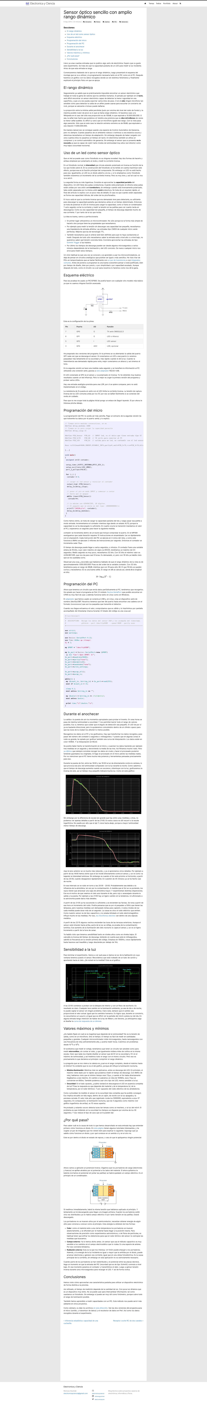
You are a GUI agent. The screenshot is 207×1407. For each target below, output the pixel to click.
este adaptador (102, 371)
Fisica (98, 22)
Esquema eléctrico (74, 37)
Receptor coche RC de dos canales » (128, 1321)
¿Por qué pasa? (73, 56)
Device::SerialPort (114, 592)
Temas (151, 3)
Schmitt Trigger (73, 242)
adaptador (70, 599)
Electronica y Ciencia (42, 3)
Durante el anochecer (75, 46)
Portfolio (166, 3)
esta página (99, 1128)
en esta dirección (100, 1308)
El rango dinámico (74, 31)
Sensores (125, 22)
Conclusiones (72, 59)
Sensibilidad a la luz (75, 50)
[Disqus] (103, 1353)
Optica (107, 22)
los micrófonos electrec (105, 916)
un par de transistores (117, 260)
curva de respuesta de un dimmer (87, 1021)
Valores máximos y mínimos (78, 53)
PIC (115, 22)
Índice (158, 3)
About (175, 3)
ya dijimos (68, 751)
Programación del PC (75, 43)
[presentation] (103, 576)
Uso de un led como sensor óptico (81, 34)
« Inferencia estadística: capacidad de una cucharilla (81, 1322)
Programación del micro (76, 40)
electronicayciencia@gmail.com (76, 1393)
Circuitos (88, 22)
